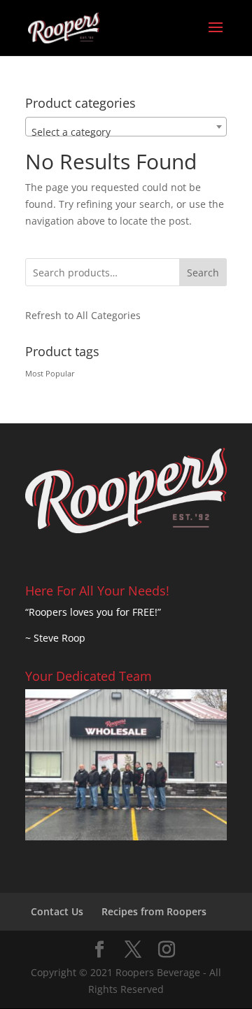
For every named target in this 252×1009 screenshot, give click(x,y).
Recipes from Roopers (154, 911)
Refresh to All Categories (83, 315)
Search (203, 272)
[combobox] (126, 126)
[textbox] (126, 132)
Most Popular (50, 374)
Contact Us (57, 911)
